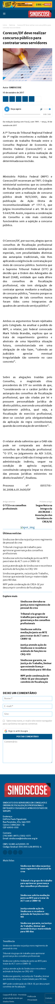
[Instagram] (10, 852)
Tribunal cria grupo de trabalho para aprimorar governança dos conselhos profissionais (23, 550)
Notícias (12, 25)
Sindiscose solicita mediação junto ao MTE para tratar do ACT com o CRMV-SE (35, 898)
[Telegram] (31, 99)
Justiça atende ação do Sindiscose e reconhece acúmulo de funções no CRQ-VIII (33, 649)
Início (5, 25)
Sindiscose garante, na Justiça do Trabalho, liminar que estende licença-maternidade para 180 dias (26, 576)
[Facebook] (5, 99)
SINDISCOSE (15, 87)
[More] (38, 99)
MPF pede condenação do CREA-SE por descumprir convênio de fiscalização (34, 678)
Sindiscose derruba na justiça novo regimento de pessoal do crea (35, 604)
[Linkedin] (15, 852)
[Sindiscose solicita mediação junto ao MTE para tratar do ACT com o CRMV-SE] (10, 632)
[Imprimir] (25, 99)
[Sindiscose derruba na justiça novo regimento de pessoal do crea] (10, 604)
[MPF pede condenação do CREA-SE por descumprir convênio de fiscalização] (10, 678)
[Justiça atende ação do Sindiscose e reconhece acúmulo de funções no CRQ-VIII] (10, 647)
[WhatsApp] (18, 99)
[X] (12, 99)
